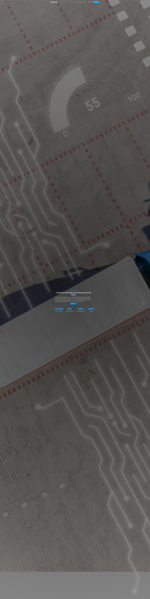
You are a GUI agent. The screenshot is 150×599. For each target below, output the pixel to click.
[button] (72, 2)
